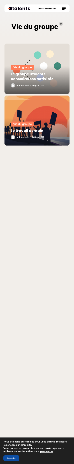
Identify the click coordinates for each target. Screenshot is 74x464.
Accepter (11, 458)
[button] (64, 8)
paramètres (46, 451)
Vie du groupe (22, 67)
